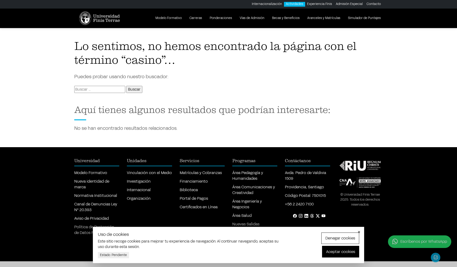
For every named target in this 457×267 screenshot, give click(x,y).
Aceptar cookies (340, 251)
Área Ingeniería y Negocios (247, 204)
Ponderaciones (221, 18)
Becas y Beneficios (286, 18)
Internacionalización (267, 4)
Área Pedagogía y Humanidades (247, 175)
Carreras (195, 18)
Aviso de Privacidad (91, 218)
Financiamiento (194, 181)
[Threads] (312, 216)
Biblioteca (189, 190)
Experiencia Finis (319, 4)
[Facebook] (295, 216)
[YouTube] (323, 216)
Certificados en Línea (199, 207)
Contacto (374, 4)
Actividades (294, 4)
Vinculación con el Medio (149, 172)
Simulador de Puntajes (364, 18)
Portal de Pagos (194, 198)
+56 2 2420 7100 (299, 204)
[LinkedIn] (306, 216)
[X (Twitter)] (318, 216)
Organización (139, 198)
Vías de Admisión (252, 18)
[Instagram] (301, 216)
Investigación (139, 181)
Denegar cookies (340, 238)
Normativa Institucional (95, 195)
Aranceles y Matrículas (323, 18)
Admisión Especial (349, 4)
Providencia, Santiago (304, 187)
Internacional (139, 190)
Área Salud (242, 215)
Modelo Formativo (168, 18)
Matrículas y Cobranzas (201, 172)
